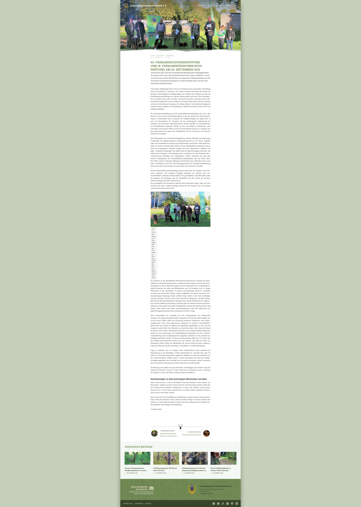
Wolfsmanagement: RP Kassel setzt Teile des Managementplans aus (165, 470)
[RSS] (237, 503)
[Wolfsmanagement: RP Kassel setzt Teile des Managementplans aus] (166, 458)
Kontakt (148, 503)
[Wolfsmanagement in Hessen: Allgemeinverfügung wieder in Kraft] (195, 458)
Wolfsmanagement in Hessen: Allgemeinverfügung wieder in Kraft (194, 470)
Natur (218, 5)
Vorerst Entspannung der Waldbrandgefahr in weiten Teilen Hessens (135, 470)
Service (228, 5)
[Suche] (236, 5)
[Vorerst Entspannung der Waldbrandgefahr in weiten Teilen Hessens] (137, 458)
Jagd (210, 5)
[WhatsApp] (218, 503)
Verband (200, 5)
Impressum (139, 503)
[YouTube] (227, 503)
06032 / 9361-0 (204, 491)
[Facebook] (232, 503)
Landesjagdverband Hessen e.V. (148, 5)
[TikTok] (223, 503)
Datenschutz (128, 503)
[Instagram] (214, 503)
